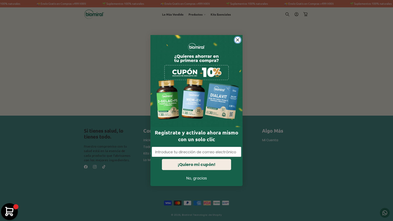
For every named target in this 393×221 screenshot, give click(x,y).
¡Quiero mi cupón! (196, 164)
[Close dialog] (237, 40)
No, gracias (196, 178)
